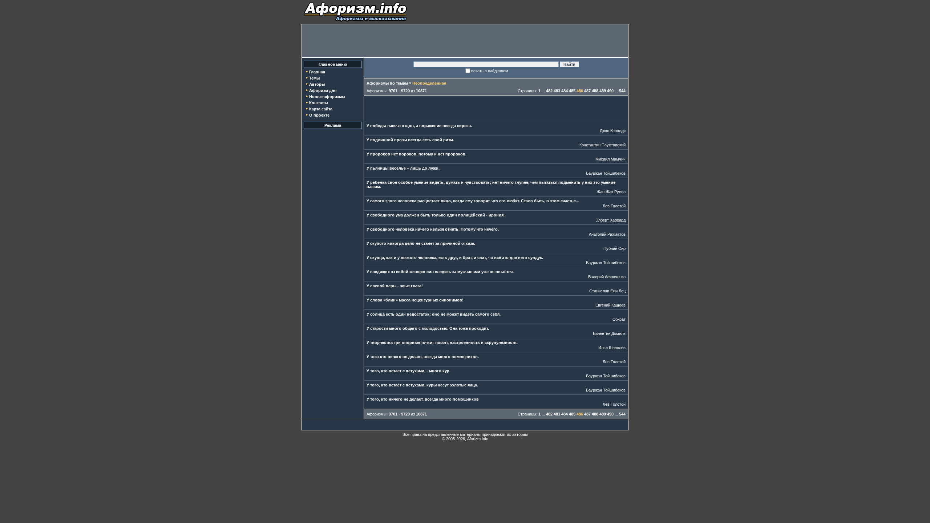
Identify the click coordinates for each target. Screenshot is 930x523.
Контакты (318, 103)
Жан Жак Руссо (611, 192)
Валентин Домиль (609, 333)
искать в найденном (489, 71)
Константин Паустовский (602, 145)
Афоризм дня (322, 90)
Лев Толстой (614, 206)
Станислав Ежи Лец (607, 291)
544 (622, 91)
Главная (317, 72)
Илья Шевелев (612, 347)
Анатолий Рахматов (607, 234)
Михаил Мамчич (610, 159)
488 (595, 91)
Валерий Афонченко (607, 277)
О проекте (319, 115)
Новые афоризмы (327, 96)
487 (587, 91)
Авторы (317, 84)
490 (610, 91)
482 (549, 91)
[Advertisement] (465, 40)
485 (572, 91)
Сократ (619, 319)
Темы (314, 78)
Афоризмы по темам (387, 83)
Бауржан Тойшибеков (606, 173)
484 (564, 91)
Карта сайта (320, 109)
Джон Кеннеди (613, 131)
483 (557, 91)
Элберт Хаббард (610, 220)
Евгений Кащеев (610, 305)
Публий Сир (614, 248)
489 (602, 91)
